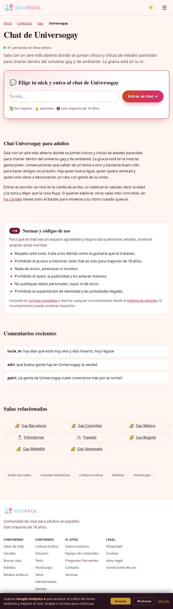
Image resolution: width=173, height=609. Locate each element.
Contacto (72, 567)
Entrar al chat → (143, 96)
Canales (10, 553)
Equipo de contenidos (82, 553)
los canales (13, 199)
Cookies (112, 553)
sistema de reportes (142, 300)
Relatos (118, 475)
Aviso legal (114, 560)
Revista (40, 588)
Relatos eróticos (16, 574)
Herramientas (46, 581)
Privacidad (114, 546)
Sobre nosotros (77, 546)
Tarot (39, 574)
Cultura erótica (91, 475)
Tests (39, 560)
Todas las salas (19, 475)
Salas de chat (14, 546)
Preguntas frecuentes (81, 560)
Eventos (10, 567)
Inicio (8, 23)
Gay (40, 23)
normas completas (43, 300)
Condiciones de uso (121, 567)
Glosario (41, 553)
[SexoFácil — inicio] (26, 7)
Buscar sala (12, 560)
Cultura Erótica (46, 546)
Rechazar (144, 601)
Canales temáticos (55, 475)
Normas (71, 574)
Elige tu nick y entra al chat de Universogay (64, 82)
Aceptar (121, 601)
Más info (163, 601)
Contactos (24, 23)
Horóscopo (142, 475)
